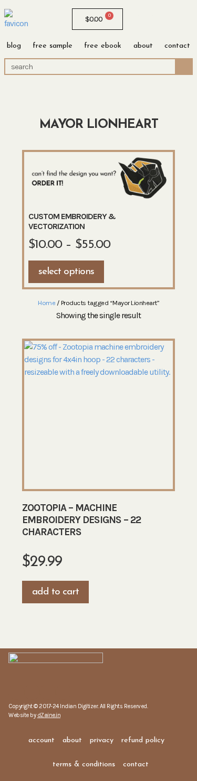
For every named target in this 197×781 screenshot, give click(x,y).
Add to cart (55, 592)
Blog (14, 46)
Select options (66, 272)
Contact (177, 46)
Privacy (101, 740)
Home (46, 303)
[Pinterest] (176, 19)
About (143, 46)
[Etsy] (162, 19)
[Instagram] (148, 19)
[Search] (183, 66)
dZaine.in (49, 715)
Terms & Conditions (84, 764)
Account (41, 740)
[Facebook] (134, 19)
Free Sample (52, 46)
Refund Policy (142, 740)
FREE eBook (102, 46)
